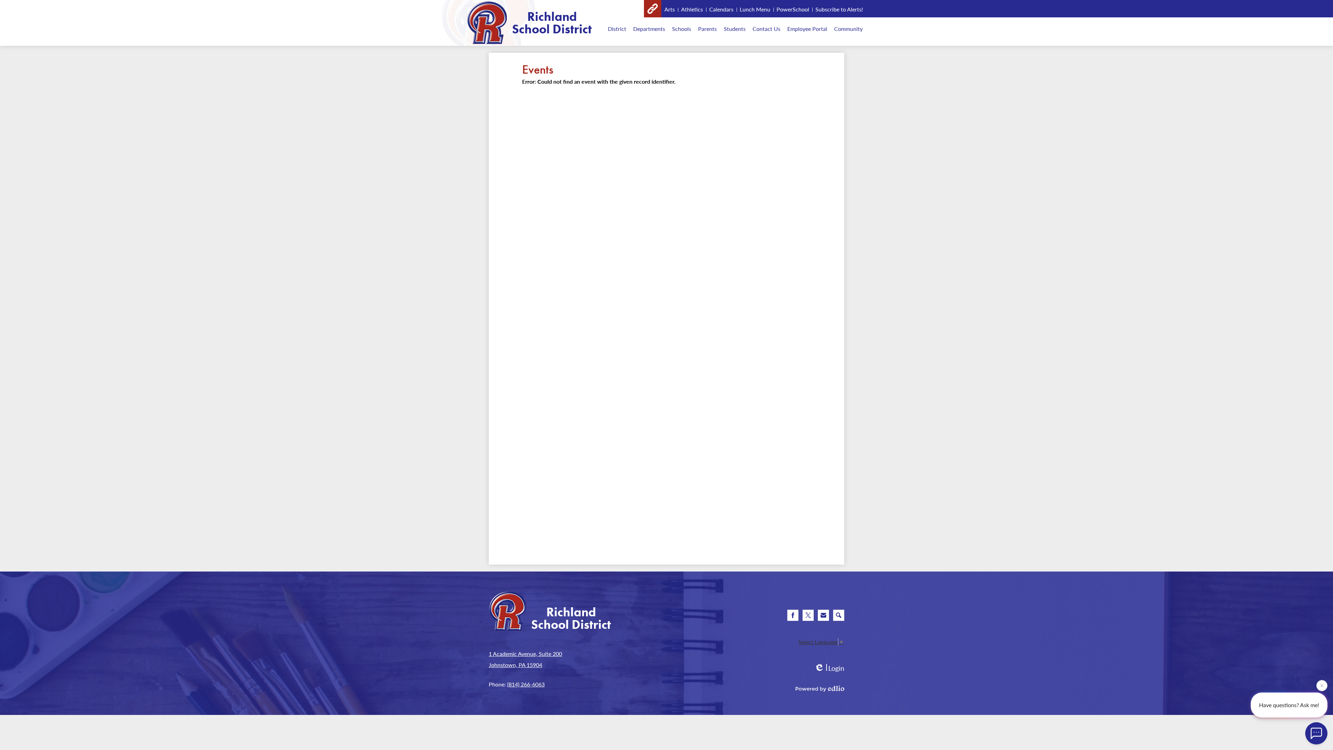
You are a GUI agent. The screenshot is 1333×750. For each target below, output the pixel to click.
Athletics (692, 9)
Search (838, 615)
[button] (617, 28)
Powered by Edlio (820, 688)
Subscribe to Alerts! (839, 9)
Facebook (792, 615)
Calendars (721, 9)
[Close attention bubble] (1321, 686)
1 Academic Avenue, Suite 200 (525, 654)
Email (823, 615)
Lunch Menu (755, 9)
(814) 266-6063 (526, 684)
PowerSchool (793, 9)
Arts (669, 9)
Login (829, 668)
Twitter (808, 615)
